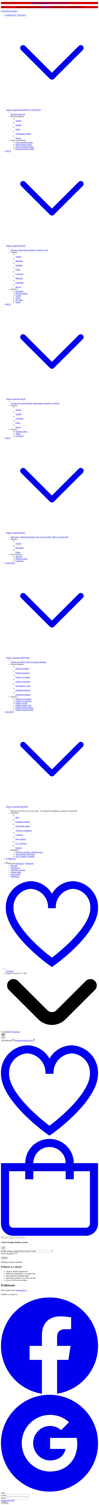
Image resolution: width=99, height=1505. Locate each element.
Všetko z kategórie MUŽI (15, 399)
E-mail (3, 1495)
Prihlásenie (29, 863)
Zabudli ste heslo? (8, 1500)
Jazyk (3, 1253)
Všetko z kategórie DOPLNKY (18, 658)
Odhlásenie (15, 876)
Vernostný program (18, 870)
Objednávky (15, 868)
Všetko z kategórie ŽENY (16, 246)
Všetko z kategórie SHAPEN (17, 807)
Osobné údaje (16, 872)
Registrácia (19, 863)
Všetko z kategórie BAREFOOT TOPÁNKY (23, 110)
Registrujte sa (21, 1290)
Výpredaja (44, 7)
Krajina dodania (7, 1251)
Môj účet (14, 866)
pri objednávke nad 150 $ (49, 3)
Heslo (3, 1498)
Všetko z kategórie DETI (15, 533)
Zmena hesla (15, 874)
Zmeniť (4, 1258)
